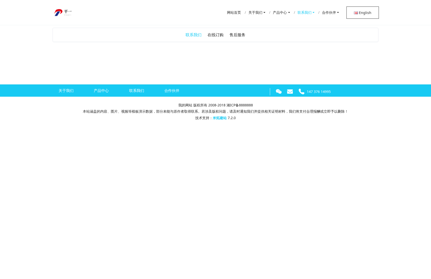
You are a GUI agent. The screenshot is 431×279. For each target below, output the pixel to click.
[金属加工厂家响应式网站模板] (63, 11)
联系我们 (194, 34)
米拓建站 (220, 117)
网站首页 (234, 12)
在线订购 (215, 34)
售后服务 (237, 34)
